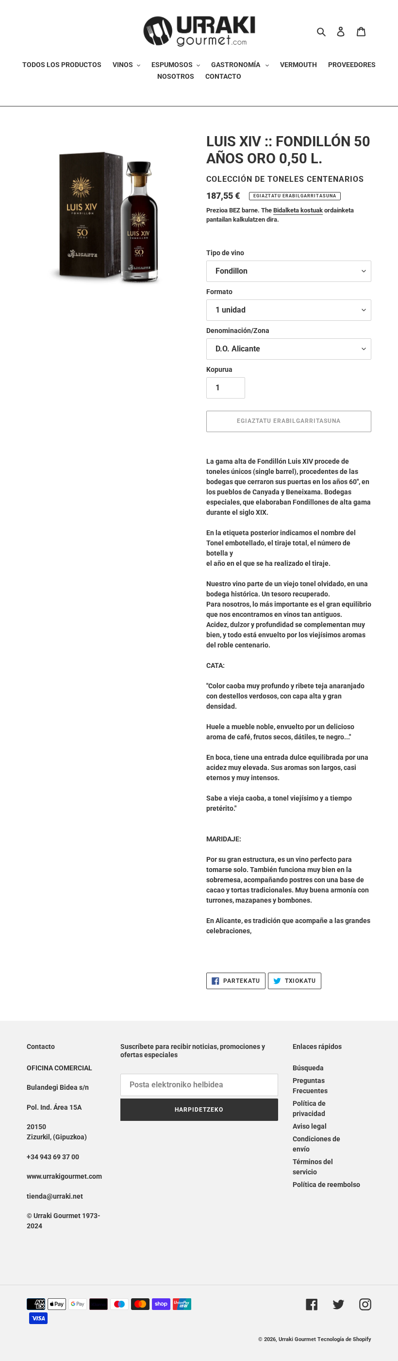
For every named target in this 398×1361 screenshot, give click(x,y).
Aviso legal (310, 1126)
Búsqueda (308, 1068)
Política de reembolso (326, 1184)
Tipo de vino (225, 253)
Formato (219, 292)
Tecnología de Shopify (344, 1339)
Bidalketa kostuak (298, 210)
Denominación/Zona (237, 330)
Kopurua (219, 369)
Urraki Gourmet (297, 1339)
